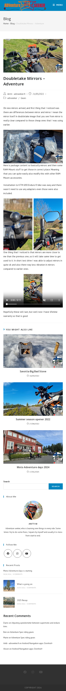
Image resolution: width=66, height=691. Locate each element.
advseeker (12, 98)
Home (6, 23)
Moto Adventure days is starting (17, 571)
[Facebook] (8, 553)
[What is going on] (9, 585)
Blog (12, 23)
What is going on (24, 584)
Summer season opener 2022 (33, 419)
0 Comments (17, 574)
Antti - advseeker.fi (16, 93)
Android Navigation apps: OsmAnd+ (37, 643)
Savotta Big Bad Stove (33, 371)
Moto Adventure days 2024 (33, 467)
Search (6, 481)
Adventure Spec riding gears (22, 632)
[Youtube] (27, 553)
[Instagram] (17, 553)
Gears (23, 98)
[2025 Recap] (9, 602)
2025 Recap (22, 600)
